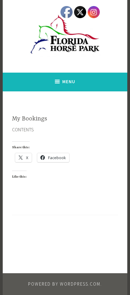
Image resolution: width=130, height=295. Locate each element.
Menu (68, 81)
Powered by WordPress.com (64, 284)
